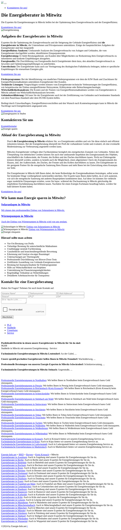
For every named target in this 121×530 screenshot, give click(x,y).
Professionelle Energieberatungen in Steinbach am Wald (27, 399)
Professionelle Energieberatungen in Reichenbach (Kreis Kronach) (32, 388)
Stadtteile (11, 327)
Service (10, 333)
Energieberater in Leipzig (13, 500)
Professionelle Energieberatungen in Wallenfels (23, 425)
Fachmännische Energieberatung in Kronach (22, 439)
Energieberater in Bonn (12, 468)
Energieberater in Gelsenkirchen (16, 486)
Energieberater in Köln (11, 497)
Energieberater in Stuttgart (13, 516)
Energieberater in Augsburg (14, 457)
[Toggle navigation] (5, 3)
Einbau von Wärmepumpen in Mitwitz (46, 229)
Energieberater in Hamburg (14, 489)
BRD (21, 454)
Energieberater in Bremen (13, 470)
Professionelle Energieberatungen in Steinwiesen (23, 404)
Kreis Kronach (42, 454)
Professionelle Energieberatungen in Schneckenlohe (25, 393)
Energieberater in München (14, 508)
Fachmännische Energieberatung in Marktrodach (23, 447)
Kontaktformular (9, 126)
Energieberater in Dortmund (14, 473)
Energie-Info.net (8, 454)
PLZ (9, 325)
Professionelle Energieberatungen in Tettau (21, 415)
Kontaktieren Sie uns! (17, 8)
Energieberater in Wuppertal (14, 521)
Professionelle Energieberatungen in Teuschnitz (23, 417)
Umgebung (12, 330)
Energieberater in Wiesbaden (14, 518)
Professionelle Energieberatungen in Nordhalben (23, 380)
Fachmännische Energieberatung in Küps (20, 441)
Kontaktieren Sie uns (11, 74)
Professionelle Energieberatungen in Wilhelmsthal (24, 433)
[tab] (60, 207)
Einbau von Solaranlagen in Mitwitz (43, 226)
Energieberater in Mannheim (14, 502)
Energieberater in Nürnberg (14, 513)
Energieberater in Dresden (13, 476)
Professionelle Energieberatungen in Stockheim (23, 409)
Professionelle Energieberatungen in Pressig (21, 385)
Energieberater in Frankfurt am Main (18, 484)
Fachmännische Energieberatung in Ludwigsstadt (24, 444)
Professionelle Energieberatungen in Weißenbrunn (24, 428)
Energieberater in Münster (13, 510)
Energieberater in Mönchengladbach (18, 505)
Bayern (29, 454)
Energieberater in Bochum (13, 465)
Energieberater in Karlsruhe (14, 494)
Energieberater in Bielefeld (13, 462)
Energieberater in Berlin (12, 460)
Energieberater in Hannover (14, 492)
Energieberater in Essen (12, 481)
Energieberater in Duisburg (13, 478)
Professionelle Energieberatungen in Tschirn (21, 423)
